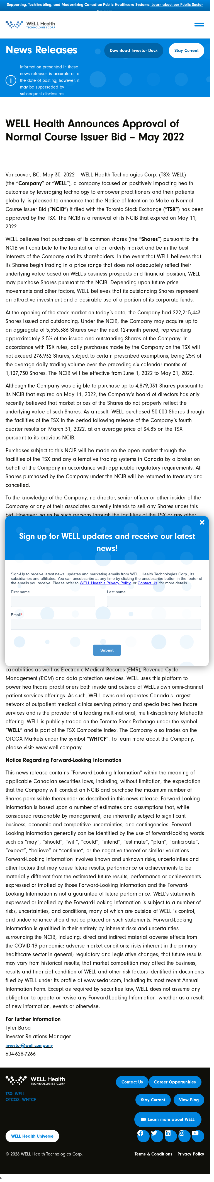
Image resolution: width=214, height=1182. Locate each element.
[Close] (202, 522)
